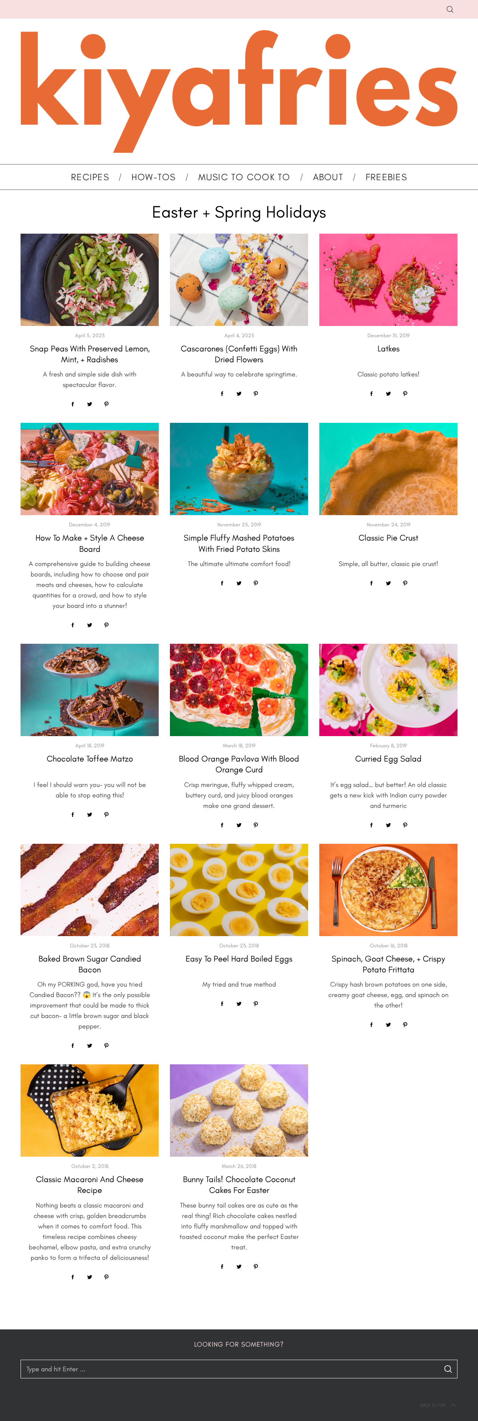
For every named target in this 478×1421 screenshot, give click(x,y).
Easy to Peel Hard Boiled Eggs (239, 959)
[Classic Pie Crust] (388, 469)
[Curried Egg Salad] (388, 690)
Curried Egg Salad (388, 759)
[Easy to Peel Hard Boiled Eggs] (239, 890)
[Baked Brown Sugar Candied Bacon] (90, 890)
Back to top (433, 1405)
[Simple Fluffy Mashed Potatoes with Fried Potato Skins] (239, 469)
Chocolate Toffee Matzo (90, 759)
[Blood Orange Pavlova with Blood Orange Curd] (239, 690)
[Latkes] (388, 280)
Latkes (389, 349)
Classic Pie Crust (388, 538)
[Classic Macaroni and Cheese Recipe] (90, 1110)
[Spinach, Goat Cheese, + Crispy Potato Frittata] (388, 890)
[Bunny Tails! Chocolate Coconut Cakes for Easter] (239, 1110)
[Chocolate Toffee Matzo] (90, 690)
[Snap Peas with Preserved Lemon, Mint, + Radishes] (90, 280)
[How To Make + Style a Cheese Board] (90, 469)
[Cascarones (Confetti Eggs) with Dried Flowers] (239, 280)
